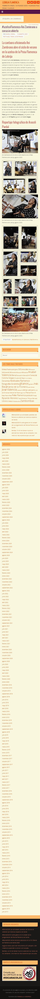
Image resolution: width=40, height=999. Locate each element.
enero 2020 (5, 682)
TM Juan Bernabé (32, 398)
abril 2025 (5, 496)
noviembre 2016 (7, 794)
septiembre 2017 (7, 764)
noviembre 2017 (7, 758)
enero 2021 (5, 647)
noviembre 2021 (7, 617)
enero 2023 (5, 576)
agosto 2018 (6, 732)
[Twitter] (31, 2)
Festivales (6, 36)
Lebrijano (31, 390)
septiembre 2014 (7, 870)
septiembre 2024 (7, 517)
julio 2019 (5, 700)
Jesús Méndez (31, 387)
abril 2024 (5, 532)
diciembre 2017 (7, 755)
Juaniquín (19, 390)
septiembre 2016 (7, 800)
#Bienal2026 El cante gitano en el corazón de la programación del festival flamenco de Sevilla (25, 425)
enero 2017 (5, 788)
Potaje (35, 395)
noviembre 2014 (7, 864)
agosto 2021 (6, 626)
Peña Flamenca (34, 339)
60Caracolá (25, 372)
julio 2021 (5, 629)
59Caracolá (18, 372)
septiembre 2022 (7, 588)
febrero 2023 (6, 573)
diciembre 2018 (7, 720)
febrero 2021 (6, 644)
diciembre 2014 (7, 861)
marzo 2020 (5, 676)
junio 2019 (5, 702)
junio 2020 (5, 667)
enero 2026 (5, 470)
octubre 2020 (6, 655)
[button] (7, 168)
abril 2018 (5, 744)
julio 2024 (5, 523)
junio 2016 (5, 808)
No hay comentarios (33, 24)
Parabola (20, 996)
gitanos (24, 383)
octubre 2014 (6, 867)
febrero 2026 (6, 467)
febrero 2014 (6, 891)
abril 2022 (5, 602)
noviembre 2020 (7, 652)
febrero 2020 (6, 679)
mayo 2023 (5, 564)
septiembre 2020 (7, 658)
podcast (29, 395)
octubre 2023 (6, 549)
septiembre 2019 (7, 694)
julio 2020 (5, 664)
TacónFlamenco (22, 398)
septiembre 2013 (7, 906)
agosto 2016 (6, 803)
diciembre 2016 (7, 791)
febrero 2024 (6, 538)
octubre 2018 (6, 726)
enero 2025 (5, 505)
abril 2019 (5, 708)
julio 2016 (5, 806)
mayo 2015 (5, 847)
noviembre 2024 (7, 511)
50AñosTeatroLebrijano (10, 369)
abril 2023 (5, 567)
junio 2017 (5, 773)
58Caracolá (13, 372)
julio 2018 (5, 735)
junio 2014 (5, 879)
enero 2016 (5, 823)
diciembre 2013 (7, 897)
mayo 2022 (5, 599)
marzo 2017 (5, 782)
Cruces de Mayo (19, 378)
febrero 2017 (6, 785)
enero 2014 (5, 894)
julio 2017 (5, 770)
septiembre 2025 (7, 482)
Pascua (28, 393)
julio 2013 (5, 912)
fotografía (6, 383)
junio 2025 (5, 490)
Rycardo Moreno (10, 398)
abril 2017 (5, 779)
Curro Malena (28, 378)
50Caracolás (23, 369)
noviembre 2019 (7, 688)
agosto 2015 (6, 838)
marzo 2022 (5, 605)
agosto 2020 (6, 661)
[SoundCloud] (38, 2)
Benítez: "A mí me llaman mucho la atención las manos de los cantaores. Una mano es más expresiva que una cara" (24, 433)
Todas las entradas (16, 36)
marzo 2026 (5, 464)
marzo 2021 (5, 641)
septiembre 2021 (7, 623)
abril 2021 (5, 638)
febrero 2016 (6, 820)
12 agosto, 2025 (22, 34)
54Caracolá (5, 372)
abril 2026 (5, 461)
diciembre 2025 (7, 473)
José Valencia (9, 389)
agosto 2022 (6, 591)
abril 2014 (5, 885)
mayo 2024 (5, 529)
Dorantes (6, 380)
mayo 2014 (5, 882)
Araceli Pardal (10, 34)
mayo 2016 (5, 811)
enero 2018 (5, 753)
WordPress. (27, 996)
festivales (15, 380)
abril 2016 (5, 814)
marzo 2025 (5, 499)
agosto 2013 (6, 909)
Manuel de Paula (15, 393)
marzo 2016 (5, 817)
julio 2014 (5, 876)
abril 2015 (5, 850)
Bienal (14, 375)
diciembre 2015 (7, 826)
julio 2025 (5, 487)
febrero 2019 (6, 714)
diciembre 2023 (7, 543)
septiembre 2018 (7, 729)
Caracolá (33, 375)
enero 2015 (5, 859)
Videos (10, 401)
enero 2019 (5, 717)
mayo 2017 (5, 776)
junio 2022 (5, 596)
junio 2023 (5, 561)
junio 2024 (5, 526)
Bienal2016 (20, 375)
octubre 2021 (6, 620)
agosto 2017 (6, 767)
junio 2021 (5, 632)
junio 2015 (5, 844)
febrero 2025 (6, 502)
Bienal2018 (26, 375)
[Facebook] (35, 2)
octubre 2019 (6, 691)
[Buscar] (36, 356)
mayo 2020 (5, 670)
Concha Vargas (8, 378)
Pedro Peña (8, 395)
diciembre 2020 (7, 649)
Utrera (5, 401)
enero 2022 (5, 611)
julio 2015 (5, 841)
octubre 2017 (6, 761)
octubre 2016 (6, 797)
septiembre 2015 (7, 835)
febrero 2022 (6, 608)
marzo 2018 (5, 747)
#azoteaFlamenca (16, 339)
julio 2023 (5, 558)
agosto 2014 (6, 873)
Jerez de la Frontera (18, 386)
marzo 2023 (5, 570)
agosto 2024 (6, 520)
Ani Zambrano (25, 339)
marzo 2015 (5, 853)
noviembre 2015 (7, 829)
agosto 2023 (6, 555)
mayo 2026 (5, 458)
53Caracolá (31, 369)
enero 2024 (5, 541)
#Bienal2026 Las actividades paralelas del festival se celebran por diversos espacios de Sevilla (24, 417)
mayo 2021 (5, 635)
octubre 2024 (6, 514)
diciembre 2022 (7, 579)
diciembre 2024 (7, 508)
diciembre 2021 (7, 614)
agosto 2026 (6, 449)
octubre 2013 (6, 903)
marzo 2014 (5, 888)
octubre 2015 (6, 832)
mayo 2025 (5, 493)
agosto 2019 (6, 697)
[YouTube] (28, 2)
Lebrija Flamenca (10, 2)
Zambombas (27, 400)
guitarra (31, 384)
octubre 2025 (6, 479)
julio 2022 (5, 594)
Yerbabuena (16, 401)
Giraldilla (15, 383)
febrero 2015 (6, 856)
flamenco (25, 380)
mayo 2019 (5, 705)
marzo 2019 (5, 711)
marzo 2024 (5, 535)
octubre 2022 (6, 585)
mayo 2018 (5, 741)
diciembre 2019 (7, 685)
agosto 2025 (6, 484)
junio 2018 (5, 738)
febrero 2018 (6, 750)
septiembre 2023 (7, 552)
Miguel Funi (22, 392)
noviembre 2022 (7, 582)
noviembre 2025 (7, 476)
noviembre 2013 (7, 900)
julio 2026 (5, 452)
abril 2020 (5, 673)
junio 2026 (5, 455)
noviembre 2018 (7, 723)
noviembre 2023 (7, 546)
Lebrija (24, 390)
